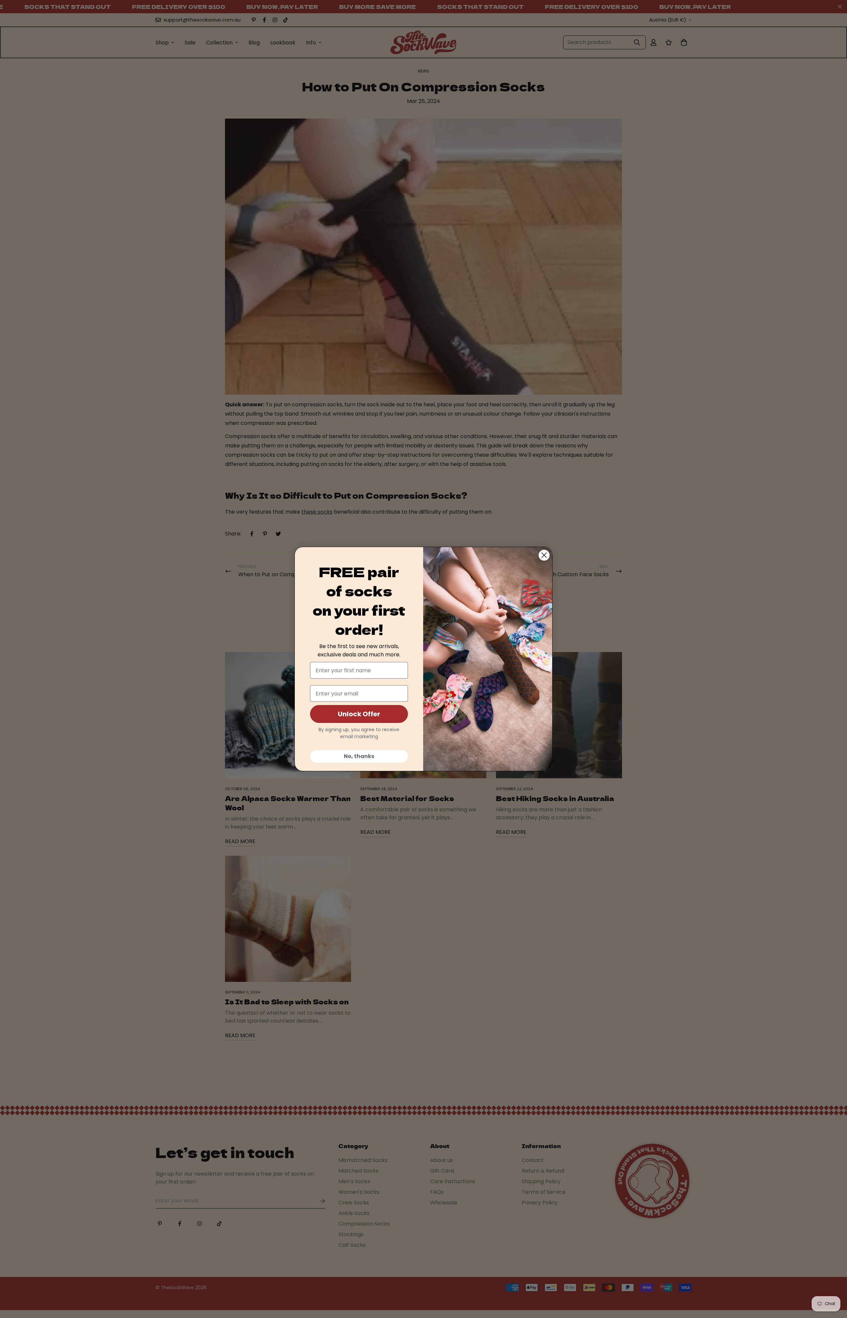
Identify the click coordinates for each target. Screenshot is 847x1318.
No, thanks (359, 756)
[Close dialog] (544, 555)
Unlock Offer (359, 714)
